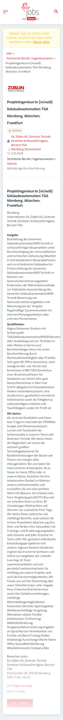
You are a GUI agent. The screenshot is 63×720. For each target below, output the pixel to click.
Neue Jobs (41, 42)
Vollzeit (12, 164)
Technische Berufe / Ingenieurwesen (29, 58)
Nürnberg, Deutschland (26, 149)
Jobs (9, 53)
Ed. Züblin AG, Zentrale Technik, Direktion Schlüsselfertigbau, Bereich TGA (31, 141)
